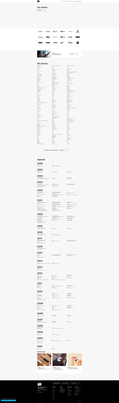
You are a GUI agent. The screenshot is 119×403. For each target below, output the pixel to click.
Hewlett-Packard (54, 78)
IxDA (37, 256)
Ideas (74, 1)
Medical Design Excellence (40, 327)
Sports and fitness (69, 394)
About (62, 1)
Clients (53, 397)
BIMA (52, 240)
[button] (15, 397)
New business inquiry (56, 383)
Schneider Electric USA (70, 100)
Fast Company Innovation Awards (41, 221)
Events (72, 1)
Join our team (74, 383)
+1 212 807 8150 (62, 392)
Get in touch (39, 10)
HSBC (53, 84)
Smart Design (38, 1)
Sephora (68, 102)
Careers (53, 394)
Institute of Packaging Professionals (56, 254)
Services (65, 1)
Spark (38, 262)
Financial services (69, 391)
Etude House (38, 133)
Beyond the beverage (72, 367)
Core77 (38, 165)
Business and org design (78, 390)
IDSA (37, 254)
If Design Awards (39, 285)
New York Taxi (54, 137)
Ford (37, 137)
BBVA (38, 85)
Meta (52, 119)
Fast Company (39, 171)
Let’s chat (54, 398)
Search (80, 1)
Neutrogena (53, 136)
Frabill (38, 138)
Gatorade (38, 141)
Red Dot (53, 293)
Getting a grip (41, 367)
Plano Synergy (69, 77)
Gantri (38, 140)
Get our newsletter (65, 383)
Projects (68, 1)
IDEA (67, 171)
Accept (8, 400)
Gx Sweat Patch (56, 367)
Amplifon (38, 78)
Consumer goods (69, 390)
